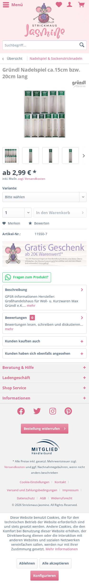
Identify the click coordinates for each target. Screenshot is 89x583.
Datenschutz (26, 498)
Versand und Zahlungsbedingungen (32, 490)
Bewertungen (16, 317)
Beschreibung (16, 289)
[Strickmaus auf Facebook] (21, 412)
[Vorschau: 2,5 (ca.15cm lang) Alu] (30, 155)
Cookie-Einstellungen (34, 482)
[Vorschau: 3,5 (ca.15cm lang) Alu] (70, 155)
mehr (30, 305)
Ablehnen (27, 563)
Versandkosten (14, 467)
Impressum (70, 490)
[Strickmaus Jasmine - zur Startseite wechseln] (44, 20)
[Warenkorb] (81, 4)
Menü (17, 4)
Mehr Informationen (62, 549)
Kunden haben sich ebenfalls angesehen (37, 353)
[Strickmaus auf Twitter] (37, 412)
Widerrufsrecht (61, 498)
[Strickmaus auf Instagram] (52, 412)
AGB (43, 498)
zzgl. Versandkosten (31, 179)
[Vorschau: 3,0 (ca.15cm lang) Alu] (50, 155)
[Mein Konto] (70, 4)
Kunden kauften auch (22, 341)
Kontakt (60, 482)
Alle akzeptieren (55, 563)
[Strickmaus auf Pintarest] (68, 412)
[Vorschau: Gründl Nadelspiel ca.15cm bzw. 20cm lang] (10, 155)
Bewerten (41, 223)
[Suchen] (82, 45)
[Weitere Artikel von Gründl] (79, 84)
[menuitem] (12, 4)
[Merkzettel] (58, 4)
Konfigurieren (44, 575)
